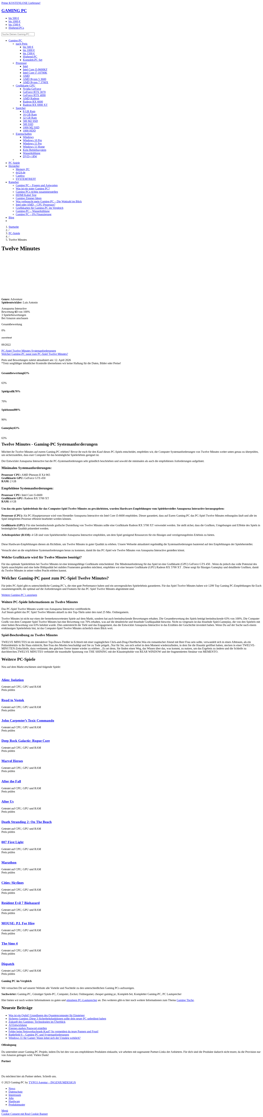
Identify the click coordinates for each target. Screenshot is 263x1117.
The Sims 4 (9, 943)
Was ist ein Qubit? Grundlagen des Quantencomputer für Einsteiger (47, 1015)
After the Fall (11, 781)
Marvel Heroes (12, 761)
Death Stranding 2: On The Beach (26, 822)
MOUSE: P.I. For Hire (18, 923)
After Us (7, 801)
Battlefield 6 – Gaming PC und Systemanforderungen (39, 1034)
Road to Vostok (12, 700)
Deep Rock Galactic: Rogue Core (25, 741)
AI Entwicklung (18, 1025)
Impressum (15, 1094)
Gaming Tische (185, 1000)
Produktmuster (17, 1104)
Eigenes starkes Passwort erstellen (28, 1028)
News (12, 1088)
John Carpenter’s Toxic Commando (27, 720)
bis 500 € (14, 18)
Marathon (8, 862)
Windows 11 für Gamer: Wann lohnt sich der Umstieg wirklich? (45, 1037)
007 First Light (12, 842)
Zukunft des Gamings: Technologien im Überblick (37, 1021)
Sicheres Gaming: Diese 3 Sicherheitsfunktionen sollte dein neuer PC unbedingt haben (57, 1018)
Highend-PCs (16, 27)
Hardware (14, 1101)
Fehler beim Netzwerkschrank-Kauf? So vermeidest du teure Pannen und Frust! (53, 1031)
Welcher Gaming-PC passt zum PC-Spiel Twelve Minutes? (34, 353)
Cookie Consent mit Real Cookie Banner (24, 1113)
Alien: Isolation (12, 680)
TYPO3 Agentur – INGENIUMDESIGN (52, 1082)
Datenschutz (16, 1091)
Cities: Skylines (12, 883)
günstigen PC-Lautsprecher (81, 1000)
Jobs (11, 1098)
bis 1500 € (14, 24)
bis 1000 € (14, 21)
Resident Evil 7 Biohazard (20, 903)
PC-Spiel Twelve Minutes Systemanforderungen (28, 350)
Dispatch (7, 964)
